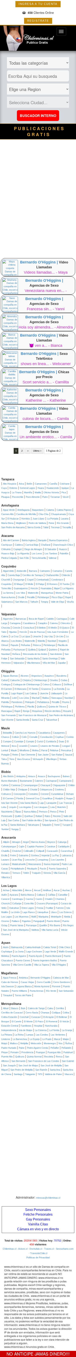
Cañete (5, 785)
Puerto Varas (16, 925)
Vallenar (53, 558)
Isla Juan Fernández (57, 632)
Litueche (44, 693)
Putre (45, 497)
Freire (13, 855)
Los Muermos (22, 916)
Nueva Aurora (8, 597)
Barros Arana (38, 842)
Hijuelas (13, 632)
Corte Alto (29, 903)
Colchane (64, 483)
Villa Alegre (51, 759)
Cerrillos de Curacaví (12, 1012)
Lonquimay (43, 859)
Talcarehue (51, 719)
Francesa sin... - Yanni (46, 309)
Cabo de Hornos (9, 982)
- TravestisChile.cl (38, 1253)
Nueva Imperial (51, 864)
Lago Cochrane (34, 951)
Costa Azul (28, 627)
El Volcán (64, 1021)
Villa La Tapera (41, 964)
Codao (64, 680)
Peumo (65, 702)
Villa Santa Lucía (49, 930)
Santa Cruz (37, 719)
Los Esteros (65, 912)
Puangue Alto (54, 1052)
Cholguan (22, 789)
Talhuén (34, 601)
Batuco (14, 1008)
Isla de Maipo (25, 1030)
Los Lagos (6, 916)
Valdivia (35, 930)
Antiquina (21, 776)
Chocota (5, 627)
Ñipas (18, 811)
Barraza (33, 571)
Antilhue (47, 890)
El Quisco (64, 627)
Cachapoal (51, 780)
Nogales (62, 641)
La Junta (19, 951)
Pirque (4, 1052)
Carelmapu (17, 899)
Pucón (43, 868)
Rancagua (6, 711)
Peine (51, 523)
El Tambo (65, 584)
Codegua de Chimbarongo (26, 684)
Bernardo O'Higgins (40, 977)
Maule (14, 750)
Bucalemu (61, 675)
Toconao (55, 527)
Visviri (65, 497)
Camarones (41, 483)
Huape (69, 798)
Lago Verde (50, 951)
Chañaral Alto (52, 575)
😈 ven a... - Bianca (45, 345)
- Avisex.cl (21, 1248)
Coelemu (59, 789)
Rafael (38, 816)
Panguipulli (38, 921)
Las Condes (42, 1034)
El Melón (52, 627)
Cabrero (39, 780)
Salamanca (7, 601)
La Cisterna (41, 1030)
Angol (26, 842)
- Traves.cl (48, 1248)
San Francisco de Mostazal (32, 715)
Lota (52, 807)
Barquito (42, 540)
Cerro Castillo (44, 982)
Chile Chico (64, 947)
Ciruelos (54, 680)
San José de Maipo (28, 1065)
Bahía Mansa (27, 894)
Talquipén (47, 825)
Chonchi (5, 903)
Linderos (5, 1039)
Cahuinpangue (8, 846)
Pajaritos (26, 921)
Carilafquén (63, 846)
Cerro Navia (32, 1012)
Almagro (16, 842)
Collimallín (28, 851)
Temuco (16, 873)
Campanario (65, 780)
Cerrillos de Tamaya (32, 575)
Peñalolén (66, 1048)
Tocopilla (66, 527)
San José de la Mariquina (16, 930)
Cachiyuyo (6, 544)
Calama (50, 510)
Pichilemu (20, 706)
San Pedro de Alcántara (61, 715)
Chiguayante (59, 785)
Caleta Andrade (33, 947)
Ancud (37, 890)
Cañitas (52, 894)
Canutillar (63, 894)
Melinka (5, 956)
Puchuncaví (19, 649)
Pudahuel (68, 1052)
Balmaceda (17, 947)
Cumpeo (7, 741)
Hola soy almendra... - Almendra (46, 327)
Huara (41, 488)
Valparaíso (18, 662)
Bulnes (66, 776)
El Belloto (41, 627)
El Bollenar (61, 1017)
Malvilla (41, 641)
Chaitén (49, 899)
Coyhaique (6, 951)
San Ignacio (51, 820)
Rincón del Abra (53, 711)
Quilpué (42, 649)
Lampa (29, 1034)
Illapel (57, 588)
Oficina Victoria (51, 492)
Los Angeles (25, 807)
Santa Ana (55, 1069)
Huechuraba (51, 1025)
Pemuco (43, 811)
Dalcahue (14, 908)
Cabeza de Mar (61, 977)
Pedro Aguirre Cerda (37, 1048)
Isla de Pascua (37, 632)
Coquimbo (6, 584)
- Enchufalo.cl (34, 1248)
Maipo (66, 1039)
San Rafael (56, 754)
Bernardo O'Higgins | (39, 262)
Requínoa (37, 711)
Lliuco (54, 912)
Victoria (47, 873)
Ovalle (21, 597)
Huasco (63, 549)
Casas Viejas (27, 982)
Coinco (46, 684)
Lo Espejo (35, 1039)
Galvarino (23, 855)
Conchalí (24, 1017)
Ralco (47, 816)
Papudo (14, 645)
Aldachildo (17, 890)
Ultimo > (37, 450)
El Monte (28, 1021)
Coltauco (56, 684)
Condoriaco (57, 579)
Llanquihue (42, 912)
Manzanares (34, 864)
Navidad (52, 641)
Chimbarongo (40, 680)
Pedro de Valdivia (37, 523)
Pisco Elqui (57, 597)
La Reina (19, 1034)
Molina (35, 750)
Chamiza (59, 899)
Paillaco (15, 921)
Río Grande (63, 523)
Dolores (13, 488)
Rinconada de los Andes (35, 654)
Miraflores (24, 750)
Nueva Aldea (30, 811)
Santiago (18, 1074)
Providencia (27, 1052)
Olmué (4, 645)
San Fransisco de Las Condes (43, 1061)
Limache (37, 636)
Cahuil (4, 680)
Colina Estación (9, 1017)
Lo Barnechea (20, 1039)
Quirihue (28, 816)
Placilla (30, 706)
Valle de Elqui (57, 601)
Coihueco (6, 794)
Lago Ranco (28, 912)
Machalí (36, 698)
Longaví (66, 746)
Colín (24, 737)
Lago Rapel (17, 693)
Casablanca (29, 623)
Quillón (18, 816)
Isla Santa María (28, 803)
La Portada (52, 518)
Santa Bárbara (17, 825)
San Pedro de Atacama (13, 527)
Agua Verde (9, 510)
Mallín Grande (66, 951)
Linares (34, 746)
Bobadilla (7, 732)
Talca (4, 759)
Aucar (57, 890)
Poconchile (17, 497)
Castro (38, 899)
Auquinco (49, 675)
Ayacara (14, 894)
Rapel (68, 597)
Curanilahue (57, 794)
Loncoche (30, 859)
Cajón (21, 846)
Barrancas (20, 618)
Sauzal (68, 754)
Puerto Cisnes (23, 960)
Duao (61, 741)
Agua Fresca (9, 977)
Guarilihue (47, 798)
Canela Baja (14, 575)
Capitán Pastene (35, 846)
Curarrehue (66, 851)
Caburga (62, 842)
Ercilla (4, 855)
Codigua (56, 1012)
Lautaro (5, 859)
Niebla (67, 916)
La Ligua (25, 636)
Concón (16, 627)
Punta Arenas (36, 991)
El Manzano (21, 689)
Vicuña (70, 601)
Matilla (38, 492)
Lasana (64, 518)
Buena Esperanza (58, 540)
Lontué (4, 750)
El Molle (29, 584)
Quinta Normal (34, 1056)
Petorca (37, 645)
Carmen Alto (7, 514)
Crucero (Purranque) (47, 903)
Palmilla (5, 702)
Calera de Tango (36, 1008)
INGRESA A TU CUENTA (38, 4)
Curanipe (18, 741)
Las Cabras (31, 693)
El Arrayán (48, 1017)
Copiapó (17, 549)
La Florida (54, 1030)
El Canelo (16, 1021)
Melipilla (24, 1043)
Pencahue (66, 750)
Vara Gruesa (23, 759)
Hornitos (25, 518)
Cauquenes (59, 732)
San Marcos (21, 601)
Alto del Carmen (11, 540)
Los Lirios (24, 698)
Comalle (33, 737)
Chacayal (45, 785)
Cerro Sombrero (61, 982)
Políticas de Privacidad (38, 1257)
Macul (57, 1039)
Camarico (57, 571)
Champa (45, 1012)
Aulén (4, 894)
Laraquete (51, 803)
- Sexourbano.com (63, 1248)
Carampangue (30, 785)
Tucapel (66, 825)
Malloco (14, 1043)
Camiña (53, 483)
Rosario (67, 711)
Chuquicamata (58, 514)
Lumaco (5, 864)
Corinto (70, 737)
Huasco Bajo (7, 553)
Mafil (33, 916)
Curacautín (52, 851)
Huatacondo (52, 488)
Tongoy (44, 601)
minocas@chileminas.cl (48, 1197)
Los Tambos (51, 553)
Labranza (66, 855)
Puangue (40, 1052)
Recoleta (48, 1056)
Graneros (46, 689)
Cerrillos (60, 1008)
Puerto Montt (53, 921)
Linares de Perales (50, 746)
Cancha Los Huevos (25, 732)
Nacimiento (7, 811)
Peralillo (31, 597)
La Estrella (59, 689)
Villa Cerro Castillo (22, 964)
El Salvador (50, 549)
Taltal (45, 527)
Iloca (14, 746)
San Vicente (7, 719)
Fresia (40, 908)
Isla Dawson (7, 986)
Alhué (6, 1008)
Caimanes (45, 571)
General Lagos (27, 488)
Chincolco (65, 623)
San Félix (24, 558)
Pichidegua (6, 706)
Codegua (6, 684)
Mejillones (21, 523)
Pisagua (5, 497)
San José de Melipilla (51, 1065)
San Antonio (56, 654)
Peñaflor (54, 1048)
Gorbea (35, 855)
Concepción (20, 794)
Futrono (60, 908)
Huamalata (46, 588)
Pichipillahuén (17, 868)
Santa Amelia (22, 719)
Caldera (19, 544)
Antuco (31, 776)
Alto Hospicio (9, 483)
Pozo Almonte (33, 497)
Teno (11, 759)
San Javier (43, 754)
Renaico (5, 873)
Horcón (34, 588)
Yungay (15, 829)
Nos (60, 1043)
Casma (29, 899)
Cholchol (16, 851)
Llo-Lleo (60, 636)
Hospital (38, 1025)
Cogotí (30, 579)
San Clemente (28, 754)
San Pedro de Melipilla (21, 1069)
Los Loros (37, 553)
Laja (41, 803)
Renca (59, 1056)
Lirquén (12, 807)
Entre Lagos (28, 908)
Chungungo (18, 579)
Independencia (8, 1030)
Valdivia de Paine (53, 1074)
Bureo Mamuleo (9, 780)
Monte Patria (62, 593)
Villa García (59, 873)
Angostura (36, 675)
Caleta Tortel (49, 947)
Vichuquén (38, 759)
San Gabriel (68, 1061)
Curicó (40, 741)
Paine (21, 1048)
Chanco (5, 737)
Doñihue (68, 684)
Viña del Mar (48, 662)
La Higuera (67, 588)
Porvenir (56, 986)
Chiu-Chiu (43, 514)
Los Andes (16, 641)
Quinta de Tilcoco (57, 706)
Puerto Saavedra (57, 868)
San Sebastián (17, 658)
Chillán (71, 785)
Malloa (45, 698)
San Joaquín (9, 1065)
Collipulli (40, 851)
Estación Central (9, 1025)
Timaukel (7, 995)
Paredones (17, 702)
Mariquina (43, 916)
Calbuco (41, 894)
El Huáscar (13, 518)
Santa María (33, 658)
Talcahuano (33, 825)
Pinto (61, 811)
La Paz (55, 855)
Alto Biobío (8, 776)
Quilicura (41, 706)
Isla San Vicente (9, 803)
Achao (6, 890)
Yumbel (5, 829)
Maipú (4, 1043)
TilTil (40, 1074)
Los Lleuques (41, 807)
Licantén (23, 746)
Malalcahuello (19, 864)
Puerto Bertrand (53, 956)
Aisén (6, 947)
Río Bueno (55, 925)
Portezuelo (6, 816)
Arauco (41, 776)
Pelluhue (54, 750)
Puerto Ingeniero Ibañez (45, 960)
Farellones (26, 1025)
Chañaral (45, 544)
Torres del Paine (23, 995)
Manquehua (47, 593)
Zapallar (62, 662)
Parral (44, 750)
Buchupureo (54, 776)
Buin (23, 1008)
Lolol (14, 698)
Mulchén (61, 807)
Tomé (57, 825)
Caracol (5, 899)
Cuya (4, 488)
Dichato (70, 794)
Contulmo (33, 794)
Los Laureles (57, 859)
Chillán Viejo (9, 789)
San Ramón (41, 1069)
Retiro (15, 754)
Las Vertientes (58, 1034)
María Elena (7, 523)
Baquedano (38, 510)
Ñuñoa (68, 1043)
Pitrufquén (32, 868)
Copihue (59, 737)
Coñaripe (17, 903)
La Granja (67, 1030)
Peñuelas (25, 645)
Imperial (45, 855)
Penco (53, 811)
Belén (29, 483)
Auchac (66, 890)
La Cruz (15, 636)
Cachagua (61, 618)
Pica (63, 492)
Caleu (50, 1008)
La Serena (8, 593)
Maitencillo (33, 593)
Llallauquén (56, 693)
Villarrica (5, 877)
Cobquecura (46, 789)
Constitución (46, 737)
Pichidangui (43, 597)
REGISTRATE (38, 20)
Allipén (6, 842)
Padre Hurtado (8, 1048)
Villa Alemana (33, 662)
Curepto (30, 741)
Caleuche (15, 680)
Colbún (15, 737)
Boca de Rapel (36, 618)
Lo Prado (47, 1039)
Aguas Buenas (10, 675)
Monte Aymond (41, 986)
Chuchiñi (5, 579)
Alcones (24, 675)
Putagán (5, 754)
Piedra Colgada (9, 558)
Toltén (26, 873)
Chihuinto (6, 549)
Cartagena (15, 623)
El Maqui (18, 584)
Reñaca (16, 654)
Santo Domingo (50, 658)
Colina (66, 1012)
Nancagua (56, 698)
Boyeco (51, 842)
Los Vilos (20, 593)
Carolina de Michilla (26, 514)
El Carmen (6, 689)
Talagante (30, 1074)
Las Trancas (65, 803)
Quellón (43, 925)
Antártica (23, 977)
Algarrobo (8, 618)
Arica (21, 483)
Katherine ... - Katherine (46, 400)
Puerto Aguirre (19, 956)
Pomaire (14, 1052)
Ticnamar (55, 497)
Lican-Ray (17, 859)
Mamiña (28, 492)
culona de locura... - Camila (46, 419)
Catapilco (42, 623)
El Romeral (51, 1021)
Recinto (57, 816)
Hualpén (59, 798)
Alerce (28, 890)
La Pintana (6, 1034)
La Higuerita (23, 553)
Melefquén (56, 916)
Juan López (39, 518)
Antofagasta (23, 510)
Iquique (65, 488)
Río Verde (51, 991)
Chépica (26, 680)
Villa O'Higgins (59, 964)
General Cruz (33, 798)
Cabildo (50, 618)
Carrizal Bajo (31, 544)
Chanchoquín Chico (63, 544)
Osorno (5, 921)
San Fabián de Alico (32, 820)
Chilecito (65, 575)
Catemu (54, 623)
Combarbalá (42, 579)
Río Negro (68, 925)
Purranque (31, 925)
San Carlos (13, 820)
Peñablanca (43, 702)
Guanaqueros (21, 588)
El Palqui (40, 584)
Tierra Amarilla (38, 558)
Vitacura (68, 1074)
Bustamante (26, 780)
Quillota (32, 649)
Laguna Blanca (24, 986)
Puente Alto (7, 1056)
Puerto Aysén (35, 956)
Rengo (26, 711)
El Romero (52, 584)
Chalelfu (5, 851)
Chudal (33, 789)
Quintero (53, 649)
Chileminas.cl (9, 1248)
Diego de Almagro (33, 549)
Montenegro (50, 1043)
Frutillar (49, 908)
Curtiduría (51, 741)
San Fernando (8, 715)
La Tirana (17, 492)
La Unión (15, 912)
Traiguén (36, 873)
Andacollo (21, 571)
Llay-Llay (48, 636)
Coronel (45, 794)
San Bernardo (18, 1061)
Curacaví (36, 1017)
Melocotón (36, 1043)
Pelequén (30, 702)
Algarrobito (8, 571)
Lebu (3, 807)
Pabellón (64, 553)
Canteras (16, 785)
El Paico (39, 1021)
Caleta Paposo (64, 510)
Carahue (50, 846)
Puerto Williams (19, 991)
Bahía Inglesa (29, 540)
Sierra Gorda (34, 527)
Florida (19, 798)
